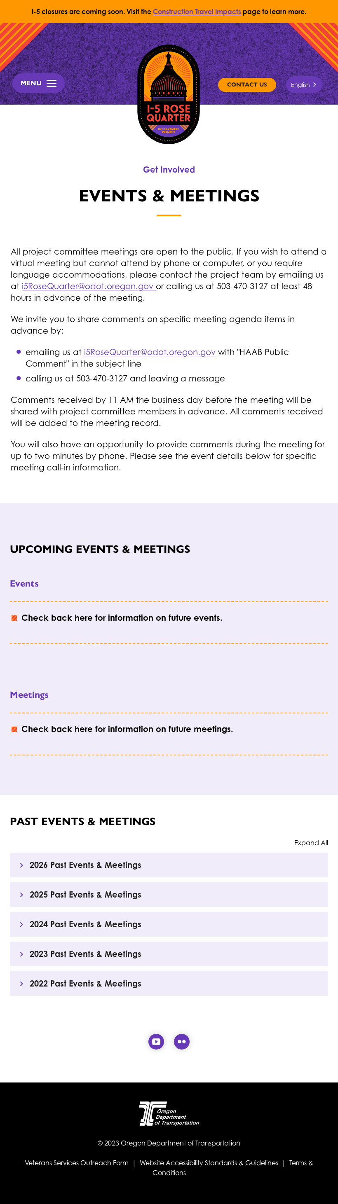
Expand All (311, 843)
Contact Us (247, 84)
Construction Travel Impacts (197, 11)
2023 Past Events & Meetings (85, 954)
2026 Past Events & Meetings (85, 865)
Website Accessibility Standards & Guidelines (209, 1163)
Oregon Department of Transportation (180, 1143)
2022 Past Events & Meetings (85, 983)
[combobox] (304, 85)
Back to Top (325, 1187)
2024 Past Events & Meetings (85, 924)
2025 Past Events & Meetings (85, 894)
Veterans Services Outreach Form (77, 1163)
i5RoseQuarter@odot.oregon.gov (89, 286)
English (300, 84)
